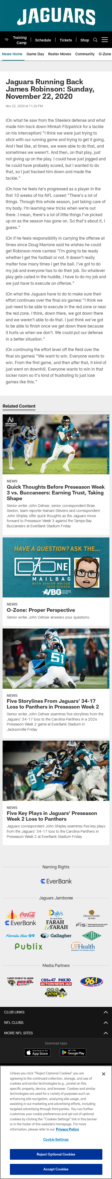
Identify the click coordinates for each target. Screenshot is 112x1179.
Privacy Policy (67, 1129)
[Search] (95, 39)
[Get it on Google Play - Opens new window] (73, 1055)
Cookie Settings (56, 1139)
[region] (56, 1122)
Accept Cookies (56, 1169)
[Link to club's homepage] (6, 37)
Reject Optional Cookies (56, 1154)
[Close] (103, 1074)
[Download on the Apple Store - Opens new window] (37, 1053)
